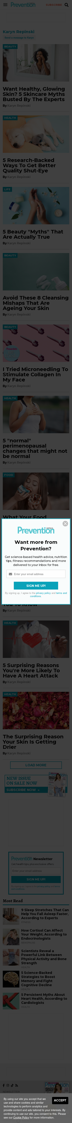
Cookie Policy (21, 1117)
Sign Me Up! (36, 586)
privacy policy (43, 593)
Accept (60, 1100)
